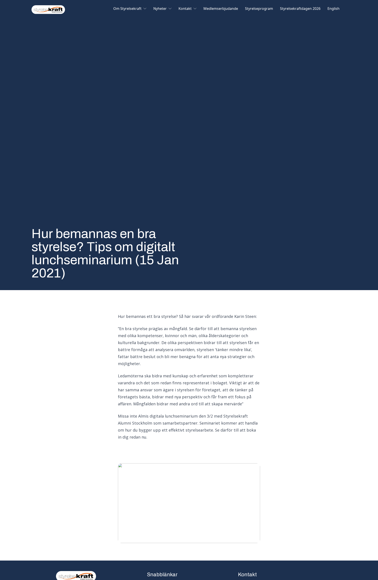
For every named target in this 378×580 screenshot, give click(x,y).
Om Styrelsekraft (127, 9)
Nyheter (160, 9)
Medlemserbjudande (220, 9)
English (333, 9)
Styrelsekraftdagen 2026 (300, 9)
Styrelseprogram (259, 9)
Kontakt (185, 9)
